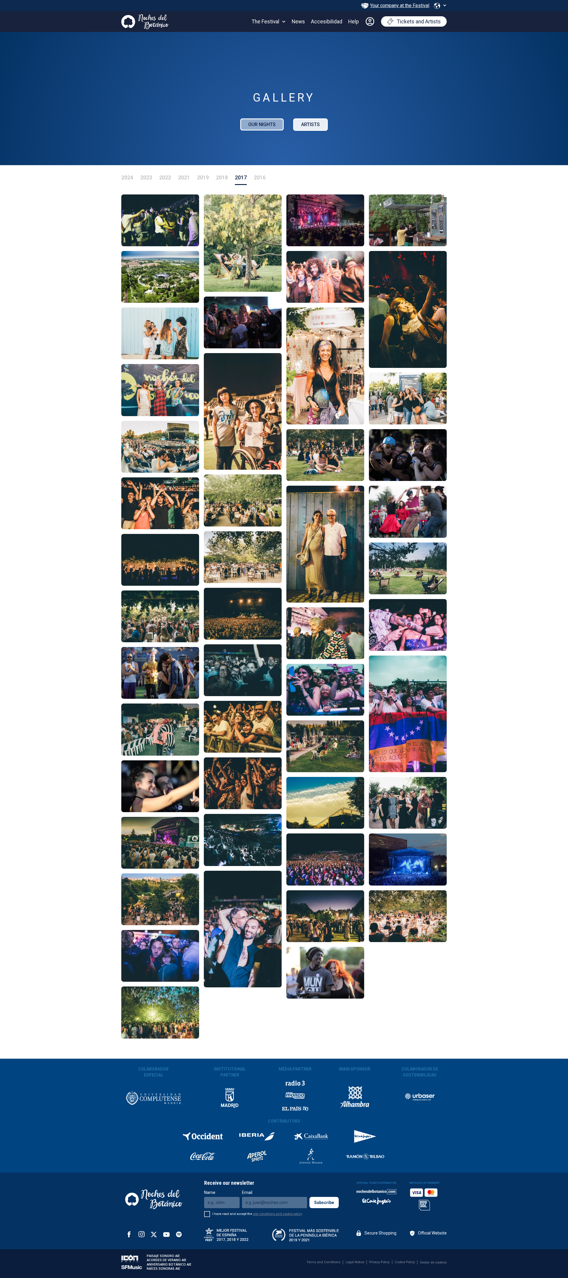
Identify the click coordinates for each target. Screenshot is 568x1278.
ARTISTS (310, 124)
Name (209, 1192)
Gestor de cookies (433, 1262)
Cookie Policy (405, 1262)
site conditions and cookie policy (277, 1214)
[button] (440, 5)
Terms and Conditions (323, 1262)
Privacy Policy (379, 1262)
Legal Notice (355, 1262)
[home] (145, 20)
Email (247, 1192)
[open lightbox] (160, 220)
